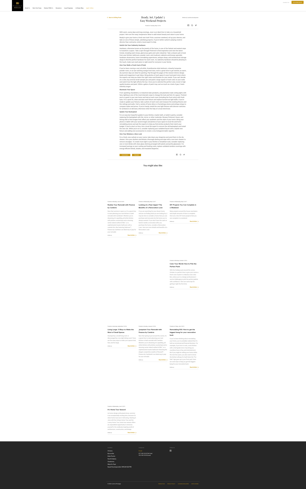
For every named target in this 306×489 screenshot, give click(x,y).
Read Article (131, 235)
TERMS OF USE (161, 483)
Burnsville (111, 453)
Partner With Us (48, 8)
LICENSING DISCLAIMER (183, 483)
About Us (27, 8)
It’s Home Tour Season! (117, 409)
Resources (59, 8)
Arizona (110, 451)
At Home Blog (79, 8)
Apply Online (90, 8)
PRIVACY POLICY (171, 483)
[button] (297, 2)
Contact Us (286, 2)
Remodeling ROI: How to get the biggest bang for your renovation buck (183, 332)
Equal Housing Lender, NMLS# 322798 (119, 467)
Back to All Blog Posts (115, 17)
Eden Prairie (111, 456)
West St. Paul (112, 464)
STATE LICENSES (194, 483)
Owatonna (111, 461)
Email (140, 451)
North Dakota (112, 459)
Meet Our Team (37, 8)
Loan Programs (68, 8)
